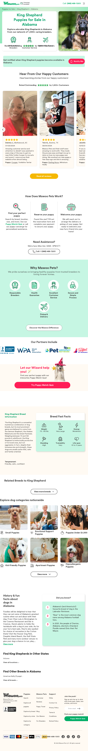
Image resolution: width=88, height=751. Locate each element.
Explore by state (29, 716)
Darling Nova (53, 162)
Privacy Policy (53, 707)
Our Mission (40, 716)
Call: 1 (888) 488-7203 (45, 251)
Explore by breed (29, 711)
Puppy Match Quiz (14, 224)
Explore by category (27, 723)
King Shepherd (23, 9)
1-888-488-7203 (52, 737)
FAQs (51, 698)
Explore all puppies (27, 704)
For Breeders (40, 721)
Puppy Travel (40, 706)
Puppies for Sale (8, 9)
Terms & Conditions (53, 714)
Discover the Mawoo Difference (44, 328)
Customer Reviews (39, 700)
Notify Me (78, 61)
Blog (37, 711)
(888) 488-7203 (72, 3)
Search (26, 698)
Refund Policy (53, 721)
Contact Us (53, 703)
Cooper (14, 162)
